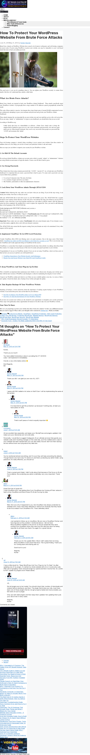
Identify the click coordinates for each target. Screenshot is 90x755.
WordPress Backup (50, 315)
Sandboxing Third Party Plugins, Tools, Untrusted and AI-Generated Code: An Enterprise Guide (13, 723)
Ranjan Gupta (11, 386)
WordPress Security (18, 317)
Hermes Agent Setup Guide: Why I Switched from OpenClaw (11, 731)
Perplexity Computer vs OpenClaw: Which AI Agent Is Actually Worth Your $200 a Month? (13, 693)
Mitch (5, 484)
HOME (6, 15)
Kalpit (5, 451)
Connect (7, 27)
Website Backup (38, 315)
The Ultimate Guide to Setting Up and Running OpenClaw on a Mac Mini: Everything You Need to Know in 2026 (13, 672)
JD (4, 560)
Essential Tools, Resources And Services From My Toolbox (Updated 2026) (12, 677)
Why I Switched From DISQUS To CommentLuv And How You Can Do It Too (12, 688)
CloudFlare (27, 314)
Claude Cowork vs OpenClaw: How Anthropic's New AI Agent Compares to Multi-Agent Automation (13, 683)
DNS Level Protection (54, 314)
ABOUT (6, 17)
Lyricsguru (7, 428)
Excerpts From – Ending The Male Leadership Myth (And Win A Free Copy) (26, 321)
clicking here (44, 310)
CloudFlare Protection (38, 314)
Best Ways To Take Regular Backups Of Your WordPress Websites (22, 296)
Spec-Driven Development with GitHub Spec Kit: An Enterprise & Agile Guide (13, 727)
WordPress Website (32, 317)
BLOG (5, 18)
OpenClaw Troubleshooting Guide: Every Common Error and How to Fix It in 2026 (13, 704)
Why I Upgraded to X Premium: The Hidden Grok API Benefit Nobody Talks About (13, 667)
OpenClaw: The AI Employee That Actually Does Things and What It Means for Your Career (11, 709)
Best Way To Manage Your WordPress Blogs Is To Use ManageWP (22, 295)
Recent (6, 662)
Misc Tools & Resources (15, 24)
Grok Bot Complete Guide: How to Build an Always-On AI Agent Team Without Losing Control (13, 718)
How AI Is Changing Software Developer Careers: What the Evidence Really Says (13, 735)
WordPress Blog (5, 317)
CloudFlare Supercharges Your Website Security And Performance (22, 256)
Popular (6, 660)
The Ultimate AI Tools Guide (16, 22)
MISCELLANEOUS (10, 20)
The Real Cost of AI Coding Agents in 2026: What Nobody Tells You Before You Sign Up (12, 698)
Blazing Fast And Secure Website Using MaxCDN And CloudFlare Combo (25, 258)
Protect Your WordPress (8, 315)
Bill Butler (7, 345)
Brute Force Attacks (15, 314)
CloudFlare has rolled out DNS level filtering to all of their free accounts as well (26, 241)
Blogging (4, 314)
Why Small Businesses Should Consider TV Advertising (19, 319)
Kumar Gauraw (12, 374)
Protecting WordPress (24, 315)
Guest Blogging (12, 25)
